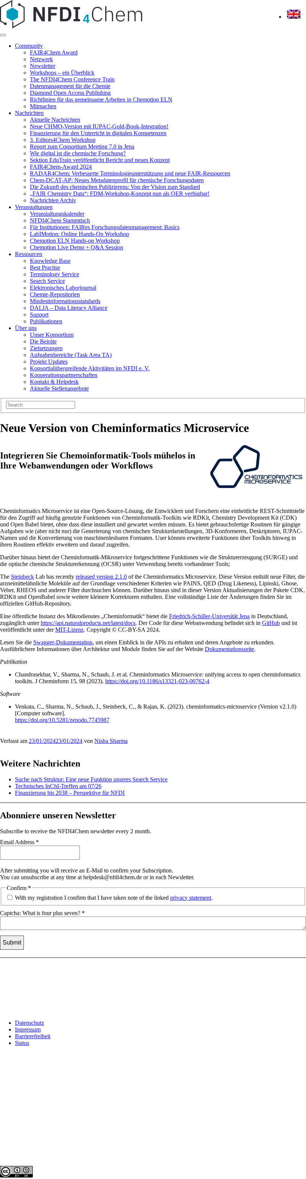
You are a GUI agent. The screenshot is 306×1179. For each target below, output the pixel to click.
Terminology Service (54, 274)
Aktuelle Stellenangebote (59, 388)
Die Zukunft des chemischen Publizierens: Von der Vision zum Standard (115, 187)
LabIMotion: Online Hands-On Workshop (79, 234)
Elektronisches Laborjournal (63, 287)
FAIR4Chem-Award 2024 (61, 167)
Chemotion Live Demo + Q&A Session (76, 247)
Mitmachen (43, 106)
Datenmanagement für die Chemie (70, 86)
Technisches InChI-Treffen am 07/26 (58, 786)
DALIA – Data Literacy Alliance (68, 308)
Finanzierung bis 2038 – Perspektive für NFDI (70, 793)
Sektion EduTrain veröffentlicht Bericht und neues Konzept (100, 160)
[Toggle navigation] (3, 35)
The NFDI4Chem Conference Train (72, 79)
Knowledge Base (50, 261)
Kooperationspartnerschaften (63, 375)
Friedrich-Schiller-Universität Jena (209, 616)
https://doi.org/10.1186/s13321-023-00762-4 (157, 681)
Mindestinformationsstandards (65, 301)
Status (22, 1043)
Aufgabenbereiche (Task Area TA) (71, 355)
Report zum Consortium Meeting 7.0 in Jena (82, 146)
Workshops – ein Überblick (62, 72)
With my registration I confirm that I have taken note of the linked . (113, 898)
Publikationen (46, 321)
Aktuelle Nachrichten (55, 119)
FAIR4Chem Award (54, 52)
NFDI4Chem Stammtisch (60, 220)
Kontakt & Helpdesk (54, 382)
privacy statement (190, 898)
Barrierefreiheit (32, 1036)
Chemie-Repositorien (55, 294)
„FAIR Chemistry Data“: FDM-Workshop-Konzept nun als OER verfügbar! (119, 193)
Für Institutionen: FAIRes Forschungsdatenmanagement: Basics (104, 227)
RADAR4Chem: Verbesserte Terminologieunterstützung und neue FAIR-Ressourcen (130, 173)
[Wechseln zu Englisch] (293, 17)
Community (29, 46)
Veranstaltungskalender (57, 214)
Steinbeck (22, 576)
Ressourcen (28, 254)
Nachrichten (29, 113)
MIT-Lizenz (69, 629)
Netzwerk (41, 59)
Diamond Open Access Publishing (70, 93)
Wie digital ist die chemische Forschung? (78, 153)
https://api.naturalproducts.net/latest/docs (88, 623)
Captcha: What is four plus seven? (42, 913)
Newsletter (42, 66)
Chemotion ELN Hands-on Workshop (75, 240)
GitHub (271, 623)
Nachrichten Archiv (53, 200)
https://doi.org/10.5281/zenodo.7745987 (62, 720)
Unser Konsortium (52, 335)
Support (39, 314)
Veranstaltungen (34, 207)
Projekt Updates (49, 361)
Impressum (28, 1029)
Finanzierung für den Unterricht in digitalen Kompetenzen (98, 133)
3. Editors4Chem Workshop (63, 140)
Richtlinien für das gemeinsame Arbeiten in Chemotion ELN (101, 99)
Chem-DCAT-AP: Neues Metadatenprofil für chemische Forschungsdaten (117, 180)
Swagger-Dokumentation (63, 642)
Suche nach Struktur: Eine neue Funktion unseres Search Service (91, 779)
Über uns (26, 328)
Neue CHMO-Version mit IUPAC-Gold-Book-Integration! (99, 126)
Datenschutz (29, 1023)
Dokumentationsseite (229, 649)
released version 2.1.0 (101, 576)
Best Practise (45, 267)
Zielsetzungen (46, 348)
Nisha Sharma (111, 741)
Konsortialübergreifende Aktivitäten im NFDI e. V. (90, 368)
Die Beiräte (43, 341)
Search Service (47, 281)
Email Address (19, 842)
